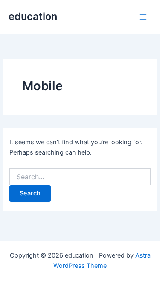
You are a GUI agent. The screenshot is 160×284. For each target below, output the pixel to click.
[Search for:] (79, 177)
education (33, 16)
